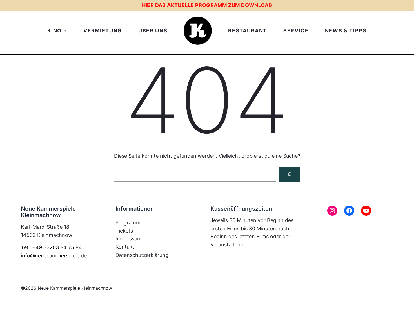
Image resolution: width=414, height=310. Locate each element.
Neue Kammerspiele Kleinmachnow (75, 288)
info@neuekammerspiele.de (54, 255)
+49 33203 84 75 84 (57, 247)
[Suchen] (289, 174)
